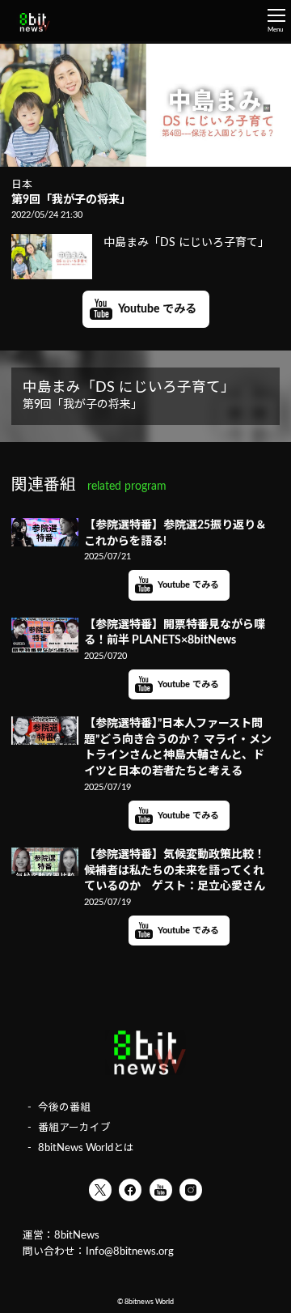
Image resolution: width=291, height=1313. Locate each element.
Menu (275, 30)
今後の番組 (64, 1107)
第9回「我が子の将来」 (71, 200)
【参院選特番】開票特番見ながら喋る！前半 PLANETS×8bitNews (174, 633)
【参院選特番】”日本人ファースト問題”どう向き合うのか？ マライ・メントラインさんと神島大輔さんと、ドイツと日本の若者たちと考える (178, 747)
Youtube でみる (157, 309)
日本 (21, 184)
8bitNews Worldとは (86, 1148)
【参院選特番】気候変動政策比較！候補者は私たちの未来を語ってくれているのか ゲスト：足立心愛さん (174, 870)
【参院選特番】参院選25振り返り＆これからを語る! (175, 533)
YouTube (161, 1190)
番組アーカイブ (74, 1127)
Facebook (130, 1190)
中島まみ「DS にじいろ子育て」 (186, 243)
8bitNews (76, 1235)
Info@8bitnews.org (130, 1251)
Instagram (190, 1190)
